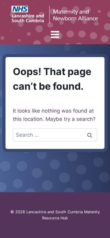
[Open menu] (55, 34)
